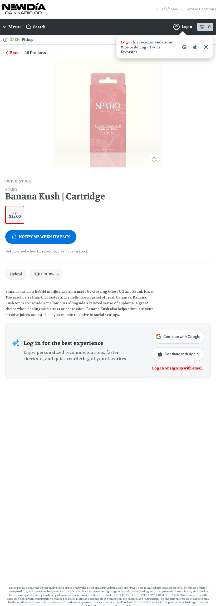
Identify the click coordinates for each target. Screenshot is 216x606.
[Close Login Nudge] (206, 47)
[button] (164, 47)
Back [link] (14, 52)
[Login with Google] (184, 47)
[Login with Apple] (195, 47)
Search (39, 26)
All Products (35, 53)
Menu (14, 26)
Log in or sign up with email (177, 368)
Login (187, 26)
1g (15, 215)
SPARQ (11, 189)
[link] (16, 274)
